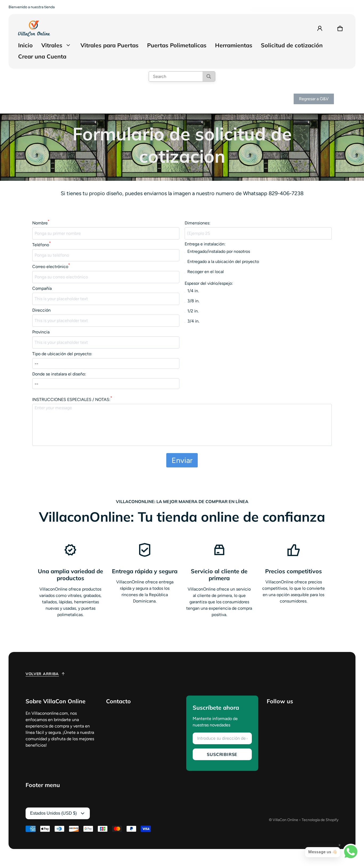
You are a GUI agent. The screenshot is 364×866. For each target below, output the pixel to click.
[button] (340, 28)
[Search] (209, 76)
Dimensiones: (197, 222)
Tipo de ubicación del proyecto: (62, 353)
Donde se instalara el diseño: (59, 373)
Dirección (41, 310)
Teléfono (41, 244)
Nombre (40, 222)
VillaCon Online (285, 820)
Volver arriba (42, 673)
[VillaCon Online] (34, 28)
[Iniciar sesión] (320, 28)
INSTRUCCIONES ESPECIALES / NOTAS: (72, 399)
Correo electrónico (51, 266)
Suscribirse (222, 754)
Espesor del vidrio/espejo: (209, 283)
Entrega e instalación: (205, 243)
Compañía (42, 288)
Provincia (41, 331)
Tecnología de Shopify (320, 820)
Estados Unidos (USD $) (53, 813)
